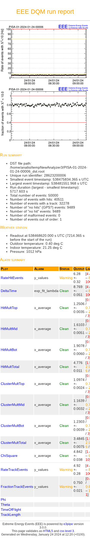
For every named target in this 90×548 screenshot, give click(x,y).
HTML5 (48, 531)
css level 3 (67, 531)
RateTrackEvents (14, 470)
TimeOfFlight (11, 510)
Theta (5, 505)
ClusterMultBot (12, 426)
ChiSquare (9, 456)
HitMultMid (9, 329)
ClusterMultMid (12, 405)
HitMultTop (9, 308)
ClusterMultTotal (13, 443)
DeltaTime (9, 291)
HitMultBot (9, 350)
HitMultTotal (10, 367)
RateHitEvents (12, 278)
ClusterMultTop (12, 384)
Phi (3, 500)
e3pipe (68, 524)
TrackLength (10, 515)
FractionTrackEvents (17, 487)
